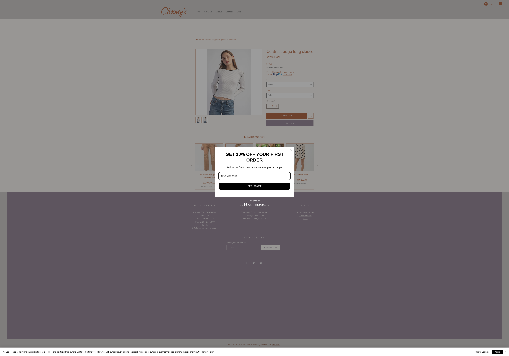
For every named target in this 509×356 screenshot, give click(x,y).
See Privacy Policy (206, 351)
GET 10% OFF (255, 186)
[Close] (291, 150)
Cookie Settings (482, 351)
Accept (497, 351)
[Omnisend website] (254, 203)
